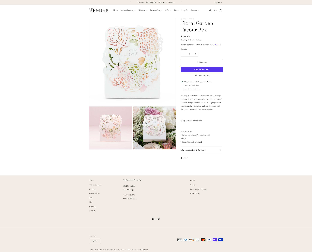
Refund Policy (195, 193)
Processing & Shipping (198, 189)
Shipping (184, 40)
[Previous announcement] (130, 2)
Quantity (184, 49)
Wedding (92, 189)
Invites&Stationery (95, 185)
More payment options (202, 75)
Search (192, 180)
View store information (191, 89)
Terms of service (131, 249)
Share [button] (186, 158)
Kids (90, 202)
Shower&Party (94, 193)
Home (91, 180)
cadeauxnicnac (98, 249)
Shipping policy (143, 249)
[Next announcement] (182, 2)
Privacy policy (120, 249)
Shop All (92, 206)
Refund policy (109, 249)
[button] (128, 10)
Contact (92, 210)
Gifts (91, 198)
